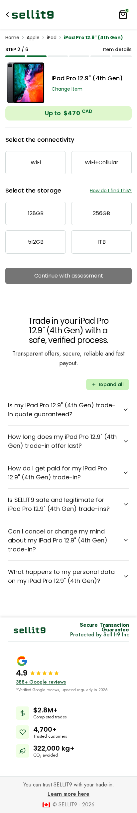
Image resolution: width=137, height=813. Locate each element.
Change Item (67, 89)
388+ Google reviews (41, 682)
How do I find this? (111, 190)
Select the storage (33, 190)
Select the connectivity (39, 139)
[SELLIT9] (33, 14)
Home (12, 37)
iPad (52, 37)
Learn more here (68, 794)
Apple (33, 37)
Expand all (111, 384)
